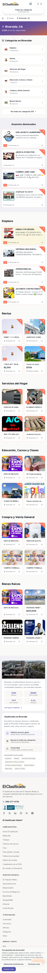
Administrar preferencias (14, 964)
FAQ (4, 946)
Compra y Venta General (13, 765)
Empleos (8, 758)
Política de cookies (10, 860)
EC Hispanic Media (10, 880)
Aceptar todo (9, 969)
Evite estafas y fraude (11, 852)
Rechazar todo (34, 964)
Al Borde (6, 904)
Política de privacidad (11, 856)
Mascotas (8, 768)
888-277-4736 (12, 802)
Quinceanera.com (9, 884)
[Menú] (39, 3)
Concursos (7, 924)
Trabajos (6, 840)
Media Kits (6, 836)
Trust (5, 848)
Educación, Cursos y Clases (14, 762)
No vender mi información (12, 868)
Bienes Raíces (29, 765)
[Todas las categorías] (30, 3)
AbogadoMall (8, 900)
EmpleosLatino (8, 888)
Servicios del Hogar (28, 758)
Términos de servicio (11, 844)
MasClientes (7, 896)
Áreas (11, 18)
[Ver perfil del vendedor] (5, 133)
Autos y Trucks (20, 768)
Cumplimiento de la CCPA (12, 864)
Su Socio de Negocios (11, 892)
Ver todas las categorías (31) (22, 111)
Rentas (16, 758)
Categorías (7, 932)
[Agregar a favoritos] (42, 145)
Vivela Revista (8, 908)
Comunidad (7, 919)
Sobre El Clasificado (10, 832)
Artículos (6, 928)
